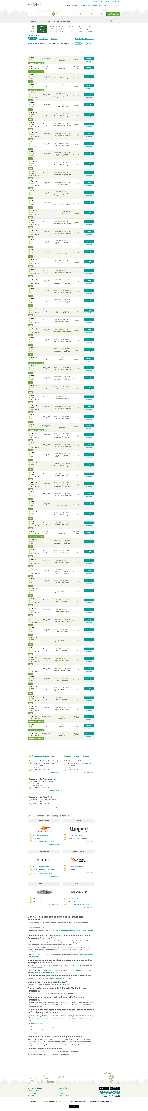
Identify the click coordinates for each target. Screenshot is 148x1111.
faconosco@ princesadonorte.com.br (42, 873)
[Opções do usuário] (118, 1)
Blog (112, 5)
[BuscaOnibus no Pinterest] (106, 1092)
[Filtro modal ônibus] (82, 38)
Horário (32, 38)
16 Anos (107, 1)
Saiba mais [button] (113, 1101)
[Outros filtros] (93, 38)
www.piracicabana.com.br (75, 898)
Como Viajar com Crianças (38, 1033)
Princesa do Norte (88, 970)
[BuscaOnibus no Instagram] (110, 1092)
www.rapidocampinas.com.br (75, 866)
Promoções (76, 5)
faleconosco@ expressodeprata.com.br (43, 841)
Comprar (89, 76)
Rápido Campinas (33, 972)
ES (113, 1)
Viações (100, 5)
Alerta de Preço (33, 1090)
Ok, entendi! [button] (74, 1106)
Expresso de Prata (73, 970)
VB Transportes (42, 972)
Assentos (43, 38)
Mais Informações (54, 772)
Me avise (91, 43)
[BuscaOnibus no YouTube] (114, 1092)
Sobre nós (63, 1088)
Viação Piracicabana (54, 972)
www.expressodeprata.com (40, 835)
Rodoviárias (92, 5)
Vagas (61, 1093)
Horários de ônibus (35, 1088)
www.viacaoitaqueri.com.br (75, 835)
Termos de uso (64, 1095)
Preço (54, 38)
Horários (68, 5)
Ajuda (95, 1)
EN (115, 1)
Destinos (84, 5)
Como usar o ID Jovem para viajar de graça (42, 1027)
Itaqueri (80, 970)
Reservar (88, 58)
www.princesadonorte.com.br (41, 866)
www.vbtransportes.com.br (40, 898)
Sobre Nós (100, 1)
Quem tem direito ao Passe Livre (40, 1030)
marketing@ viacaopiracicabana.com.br (78, 904)
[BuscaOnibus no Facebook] (118, 1092)
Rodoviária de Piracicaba (63, 985)
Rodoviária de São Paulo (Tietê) (63, 978)
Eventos (107, 5)
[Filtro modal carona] (86, 38)
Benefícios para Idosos (37, 1024)
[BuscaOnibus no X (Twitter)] (102, 1092)
